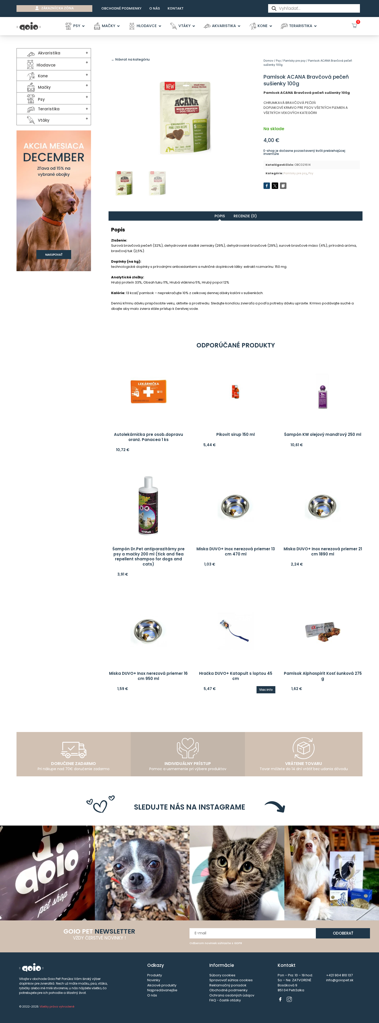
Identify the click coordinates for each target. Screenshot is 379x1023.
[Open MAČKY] (118, 26)
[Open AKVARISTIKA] (239, 26)
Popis (220, 216)
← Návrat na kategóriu (130, 59)
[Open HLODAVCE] (160, 26)
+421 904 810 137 (339, 975)
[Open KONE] (271, 26)
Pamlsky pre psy (294, 60)
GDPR (238, 943)
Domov (268, 60)
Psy (278, 60)
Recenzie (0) (245, 216)
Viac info (266, 689)
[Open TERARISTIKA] (315, 26)
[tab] (219, 216)
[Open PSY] (83, 26)
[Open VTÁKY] (194, 26)
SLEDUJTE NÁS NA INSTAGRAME (189, 807)
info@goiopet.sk (339, 980)
